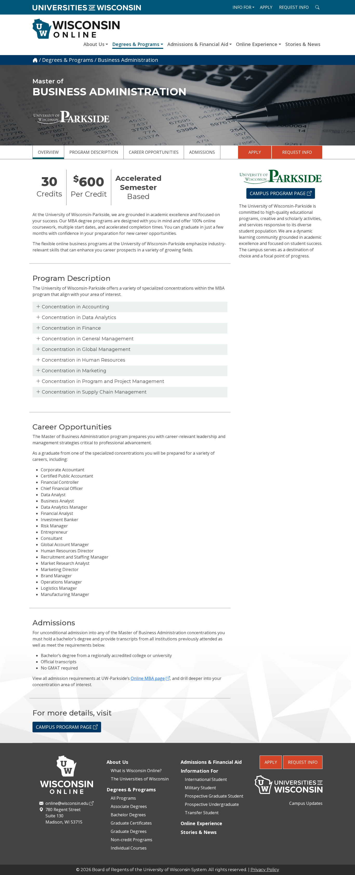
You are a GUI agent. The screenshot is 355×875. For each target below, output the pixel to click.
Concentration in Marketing (73, 371)
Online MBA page (148, 678)
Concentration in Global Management (85, 349)
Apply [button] (266, 7)
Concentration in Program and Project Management (102, 381)
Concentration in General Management (87, 339)
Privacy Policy (265, 869)
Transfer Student (202, 813)
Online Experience (256, 44)
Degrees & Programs (135, 44)
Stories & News (302, 44)
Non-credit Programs (131, 840)
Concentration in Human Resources (83, 360)
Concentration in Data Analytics (78, 317)
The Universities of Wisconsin (140, 779)
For (242, 7)
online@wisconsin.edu (66, 803)
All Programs (123, 798)
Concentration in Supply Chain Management (94, 392)
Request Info (297, 152)
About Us (93, 44)
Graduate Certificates (131, 823)
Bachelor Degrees (128, 815)
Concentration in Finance (71, 328)
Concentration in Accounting (75, 307)
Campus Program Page (64, 727)
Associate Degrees (129, 806)
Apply (254, 152)
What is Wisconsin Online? (136, 770)
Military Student (200, 788)
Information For (199, 771)
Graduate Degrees (129, 831)
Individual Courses (129, 848)
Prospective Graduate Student (214, 796)
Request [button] (294, 7)
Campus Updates (306, 803)
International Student (206, 779)
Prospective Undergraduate (212, 804)
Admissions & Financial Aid (197, 44)
